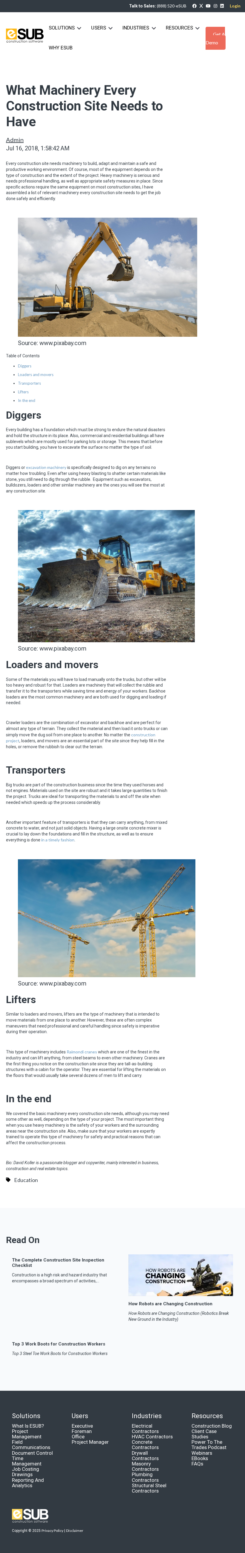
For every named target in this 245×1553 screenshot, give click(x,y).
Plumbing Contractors (145, 1477)
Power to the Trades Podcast (209, 1444)
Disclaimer (74, 1530)
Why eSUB (61, 48)
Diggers (24, 366)
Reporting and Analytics (28, 1482)
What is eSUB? (28, 1426)
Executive (82, 1426)
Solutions (62, 28)
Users (98, 28)
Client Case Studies (204, 1434)
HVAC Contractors (152, 1437)
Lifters (23, 391)
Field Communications (31, 1444)
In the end (26, 400)
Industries (136, 28)
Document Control (32, 1453)
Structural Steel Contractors (149, 1488)
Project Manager (90, 1442)
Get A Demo (215, 38)
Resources (179, 28)
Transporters (29, 383)
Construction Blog (212, 1426)
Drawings (22, 1474)
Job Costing (25, 1469)
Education (26, 1180)
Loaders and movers (35, 374)
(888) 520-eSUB (171, 5)
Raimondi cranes (82, 1051)
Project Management (27, 1434)
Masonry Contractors (145, 1466)
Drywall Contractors (145, 1455)
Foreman (82, 1431)
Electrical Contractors (145, 1428)
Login (235, 5)
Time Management (27, 1461)
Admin (15, 139)
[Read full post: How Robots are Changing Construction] (180, 1293)
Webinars (202, 1453)
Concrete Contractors (145, 1444)
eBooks (200, 1458)
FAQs (197, 1464)
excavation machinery (46, 467)
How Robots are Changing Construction (170, 1303)
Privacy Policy (52, 1530)
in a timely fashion (57, 839)
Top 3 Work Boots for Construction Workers (58, 1344)
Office (78, 1437)
